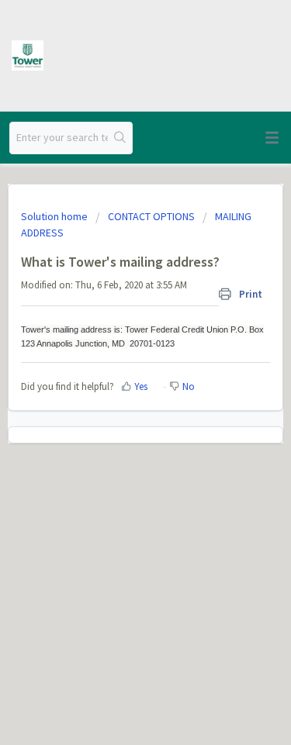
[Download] (117, 360)
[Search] (120, 137)
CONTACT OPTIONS (151, 216)
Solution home (55, 216)
